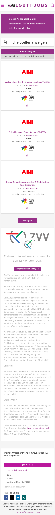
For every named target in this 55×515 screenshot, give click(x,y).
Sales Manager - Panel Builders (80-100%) (27, 132)
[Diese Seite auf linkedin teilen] (18, 497)
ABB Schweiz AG (32, 86)
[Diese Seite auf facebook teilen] (6, 497)
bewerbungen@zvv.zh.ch (38, 428)
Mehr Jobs (27, 220)
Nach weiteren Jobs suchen (14, 487)
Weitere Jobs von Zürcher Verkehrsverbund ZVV (26, 56)
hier (28, 28)
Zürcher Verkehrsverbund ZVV (17, 470)
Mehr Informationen (26, 512)
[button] (50, 23)
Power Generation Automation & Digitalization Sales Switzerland (27, 183)
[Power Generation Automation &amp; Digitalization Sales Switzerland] (27, 172)
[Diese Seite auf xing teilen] (24, 497)
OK (38, 512)
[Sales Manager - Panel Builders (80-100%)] (27, 122)
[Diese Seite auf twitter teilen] (12, 497)
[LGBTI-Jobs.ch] (27, 4)
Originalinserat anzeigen (27, 268)
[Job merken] (27, 105)
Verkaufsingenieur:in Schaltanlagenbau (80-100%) (27, 82)
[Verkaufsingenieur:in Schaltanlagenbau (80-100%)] (27, 72)
